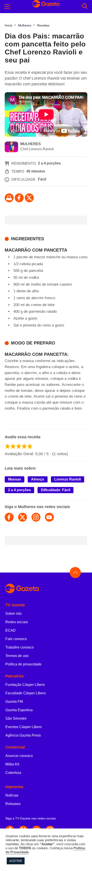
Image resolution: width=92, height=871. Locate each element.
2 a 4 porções (19, 490)
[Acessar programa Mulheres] (11, 147)
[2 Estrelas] (13, 446)
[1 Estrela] (7, 446)
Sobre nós (13, 613)
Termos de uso (17, 656)
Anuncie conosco (19, 756)
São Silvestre (16, 718)
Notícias (11, 795)
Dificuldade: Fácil (55, 490)
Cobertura (13, 773)
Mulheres (30, 144)
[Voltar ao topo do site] (75, 572)
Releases (13, 804)
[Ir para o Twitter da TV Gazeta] (29, 197)
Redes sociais (16, 622)
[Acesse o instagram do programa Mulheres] (35, 517)
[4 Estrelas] (24, 446)
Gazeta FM (14, 701)
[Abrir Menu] (7, 6)
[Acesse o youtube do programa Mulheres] (49, 517)
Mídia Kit (12, 764)
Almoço (37, 479)
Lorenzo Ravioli (67, 479)
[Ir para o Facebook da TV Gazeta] (19, 197)
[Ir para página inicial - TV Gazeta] (46, 589)
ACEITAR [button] (15, 861)
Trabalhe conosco (19, 647)
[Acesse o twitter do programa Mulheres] (22, 517)
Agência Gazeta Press (23, 735)
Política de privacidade (23, 664)
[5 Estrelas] (30, 446)
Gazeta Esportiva (19, 710)
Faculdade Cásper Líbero (25, 693)
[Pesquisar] (85, 6)
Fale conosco (16, 639)
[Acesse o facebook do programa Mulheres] (9, 517)
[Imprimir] (9, 197)
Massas (14, 479)
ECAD (10, 630)
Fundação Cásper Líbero (25, 685)
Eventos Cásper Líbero (23, 727)
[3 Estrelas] (18, 446)
